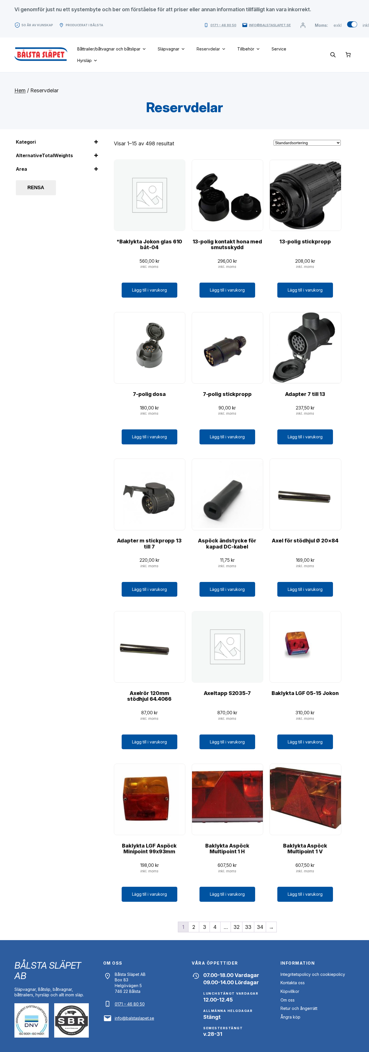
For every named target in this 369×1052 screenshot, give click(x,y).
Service (279, 48)
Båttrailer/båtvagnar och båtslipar (108, 48)
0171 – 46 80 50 (223, 25)
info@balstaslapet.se (270, 25)
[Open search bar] (333, 54)
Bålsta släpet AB (47, 970)
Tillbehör (245, 48)
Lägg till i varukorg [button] (149, 290)
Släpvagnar (168, 48)
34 (260, 927)
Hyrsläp (84, 60)
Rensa (35, 187)
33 (248, 927)
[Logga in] (302, 25)
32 (237, 927)
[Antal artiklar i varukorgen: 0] (348, 54)
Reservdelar (208, 48)
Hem (20, 90)
